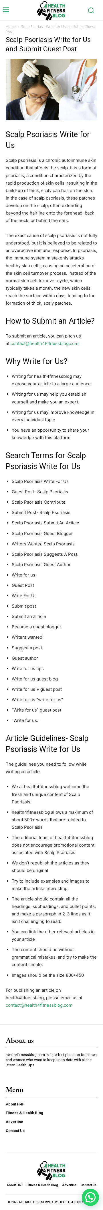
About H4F (15, 1104)
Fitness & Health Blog (24, 1113)
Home (11, 26)
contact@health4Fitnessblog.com (44, 343)
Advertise (14, 1122)
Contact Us (15, 1131)
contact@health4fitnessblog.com (39, 1005)
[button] (90, 1197)
